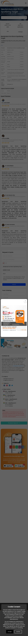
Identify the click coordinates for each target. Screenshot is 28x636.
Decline (18, 631)
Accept (10, 631)
